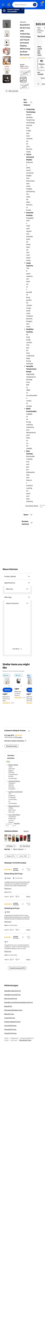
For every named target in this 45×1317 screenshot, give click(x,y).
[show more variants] (9, 686)
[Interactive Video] (7, 24)
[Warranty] (27, 589)
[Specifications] (29, 583)
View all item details (31, 506)
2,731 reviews (18, 737)
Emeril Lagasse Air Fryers (12, 1022)
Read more (7, 888)
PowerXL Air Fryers (10, 1033)
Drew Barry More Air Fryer (12, 991)
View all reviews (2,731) (17, 968)
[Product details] (29, 576)
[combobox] (25, 5)
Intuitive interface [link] (14, 781)
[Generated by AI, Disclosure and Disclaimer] (13, 826)
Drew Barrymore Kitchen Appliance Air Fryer (18, 1002)
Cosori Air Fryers (9, 1018)
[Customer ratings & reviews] (29, 730)
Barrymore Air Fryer (10, 998)
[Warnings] (29, 597)
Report (28, 896)
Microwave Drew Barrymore (13, 1010)
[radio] (25, 73)
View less (17, 823)
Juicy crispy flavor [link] (14, 814)
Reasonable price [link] (14, 806)
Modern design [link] (13, 765)
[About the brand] (27, 603)
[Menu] (3, 4)
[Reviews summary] (32, 58)
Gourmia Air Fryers (10, 1025)
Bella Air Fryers (9, 1014)
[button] (26, 102)
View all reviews (11, 746)
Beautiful (23, 22)
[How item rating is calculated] (25, 741)
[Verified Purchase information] (23, 869)
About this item (10, 569)
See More (16, 649)
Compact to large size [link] (15, 792)
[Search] (34, 4)
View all (26, 831)
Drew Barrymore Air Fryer (12, 995)
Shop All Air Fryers (10, 1029)
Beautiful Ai (8, 1006)
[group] (29, 58)
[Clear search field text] (32, 5)
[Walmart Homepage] (8, 4)
